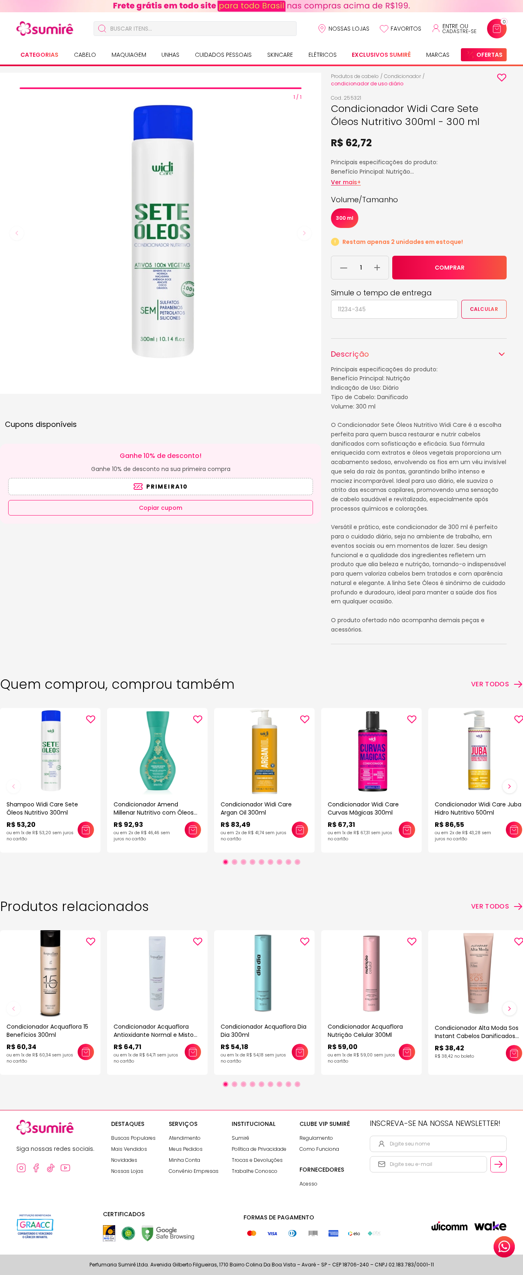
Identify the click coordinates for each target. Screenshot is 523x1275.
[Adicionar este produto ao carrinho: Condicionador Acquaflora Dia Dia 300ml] (300, 1052)
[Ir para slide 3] (243, 862)
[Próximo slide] (509, 786)
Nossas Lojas (349, 28)
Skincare (280, 55)
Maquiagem (129, 55)
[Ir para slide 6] (270, 862)
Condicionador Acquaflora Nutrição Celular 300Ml (365, 1031)
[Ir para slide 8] (288, 862)
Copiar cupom (160, 508)
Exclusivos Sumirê (381, 55)
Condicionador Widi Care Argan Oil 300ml (256, 808)
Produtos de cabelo (355, 76)
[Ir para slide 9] (297, 862)
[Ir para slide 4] (252, 862)
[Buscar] (102, 28)
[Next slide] (304, 233)
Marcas (437, 55)
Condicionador (402, 76)
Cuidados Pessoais (223, 55)
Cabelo (85, 55)
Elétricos (322, 55)
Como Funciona (319, 1148)
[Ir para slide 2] (234, 862)
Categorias (39, 55)
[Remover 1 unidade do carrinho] (343, 268)
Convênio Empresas (194, 1171)
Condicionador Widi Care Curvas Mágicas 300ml (363, 808)
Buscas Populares (133, 1137)
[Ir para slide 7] (279, 862)
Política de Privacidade (259, 1148)
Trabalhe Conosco (254, 1171)
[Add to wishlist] (502, 78)
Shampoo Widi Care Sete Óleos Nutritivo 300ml (42, 808)
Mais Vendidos (129, 1148)
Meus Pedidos (186, 1148)
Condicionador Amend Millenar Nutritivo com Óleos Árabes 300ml (154, 812)
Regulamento (316, 1137)
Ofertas (489, 55)
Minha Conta (184, 1160)
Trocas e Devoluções (257, 1160)
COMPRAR (450, 267)
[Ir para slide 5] (261, 862)
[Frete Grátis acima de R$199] (261, 6)
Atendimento (185, 1137)
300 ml (344, 217)
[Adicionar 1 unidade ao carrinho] (377, 267)
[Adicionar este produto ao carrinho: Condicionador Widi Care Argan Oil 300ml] (300, 830)
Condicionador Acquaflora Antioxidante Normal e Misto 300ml (154, 1035)
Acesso (308, 1183)
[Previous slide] (17, 233)
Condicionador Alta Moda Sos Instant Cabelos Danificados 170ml (477, 1036)
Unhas (170, 55)
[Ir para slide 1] (225, 862)
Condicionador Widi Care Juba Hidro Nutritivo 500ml (478, 808)
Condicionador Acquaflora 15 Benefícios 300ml (47, 1031)
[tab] (161, 88)
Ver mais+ (346, 182)
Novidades (124, 1160)
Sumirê (240, 1137)
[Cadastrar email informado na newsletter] (498, 1164)
